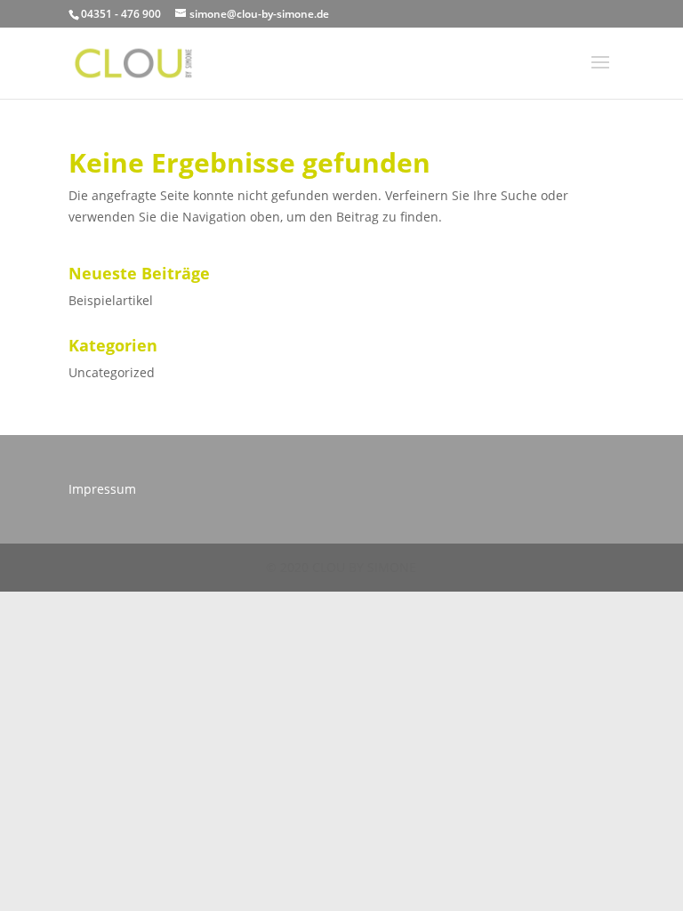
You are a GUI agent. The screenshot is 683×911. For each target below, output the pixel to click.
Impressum (102, 488)
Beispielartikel (110, 300)
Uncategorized (111, 372)
